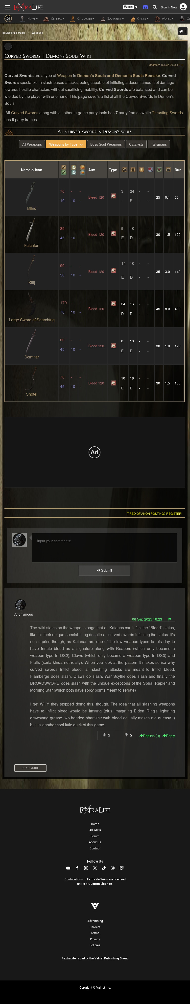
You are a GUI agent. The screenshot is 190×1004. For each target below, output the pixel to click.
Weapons (37, 32)
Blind (31, 208)
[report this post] (169, 619)
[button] (130, 7)
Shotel (31, 394)
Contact (95, 848)
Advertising (95, 921)
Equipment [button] (113, 18)
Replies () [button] (151, 735)
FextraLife (69, 958)
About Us (95, 842)
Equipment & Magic (13, 32)
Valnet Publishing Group (111, 958)
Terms (95, 933)
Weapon (64, 75)
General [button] (56, 18)
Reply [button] (170, 735)
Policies (95, 945)
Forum (95, 836)
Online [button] (141, 18)
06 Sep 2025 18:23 (147, 619)
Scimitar (31, 357)
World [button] (166, 18)
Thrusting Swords (167, 112)
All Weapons (32, 144)
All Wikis (95, 830)
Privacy (95, 939)
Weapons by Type (64, 144)
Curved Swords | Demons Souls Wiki (47, 56)
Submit (106, 570)
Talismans (159, 144)
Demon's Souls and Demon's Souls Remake (118, 75)
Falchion (31, 245)
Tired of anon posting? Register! (154, 513)
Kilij (31, 282)
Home (95, 824)
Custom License (100, 884)
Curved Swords (24, 112)
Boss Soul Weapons (106, 144)
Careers (95, 927)
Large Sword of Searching (32, 320)
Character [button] (84, 18)
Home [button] (30, 18)
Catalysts (136, 144)
